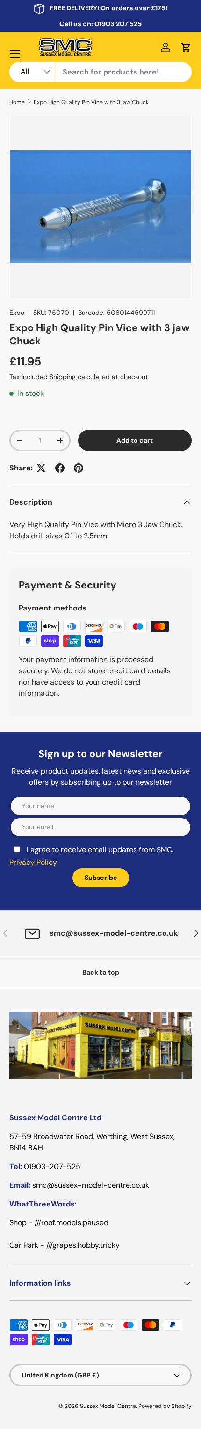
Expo (16, 312)
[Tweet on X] (41, 468)
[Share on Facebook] (59, 468)
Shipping (63, 376)
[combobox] (100, 72)
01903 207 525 (118, 24)
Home (17, 102)
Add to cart (134, 440)
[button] (186, 47)
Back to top (100, 972)
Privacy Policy (33, 862)
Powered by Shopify (165, 1406)
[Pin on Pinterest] (78, 468)
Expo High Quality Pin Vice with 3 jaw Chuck (91, 102)
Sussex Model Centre (108, 1406)
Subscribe (101, 877)
